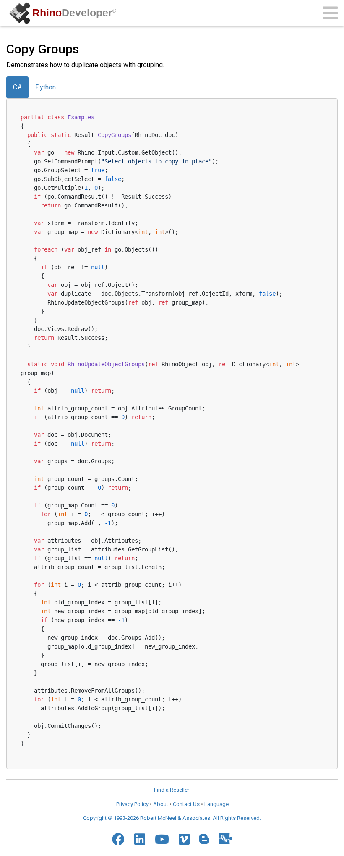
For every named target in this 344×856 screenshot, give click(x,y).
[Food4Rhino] (226, 838)
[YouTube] (162, 839)
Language (216, 804)
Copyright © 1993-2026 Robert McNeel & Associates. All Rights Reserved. (172, 818)
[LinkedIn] (139, 839)
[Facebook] (118, 839)
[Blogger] (204, 839)
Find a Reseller (171, 790)
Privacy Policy (132, 804)
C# (17, 87)
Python (45, 87)
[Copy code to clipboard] (319, 115)
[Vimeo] (184, 839)
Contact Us (186, 804)
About (160, 804)
